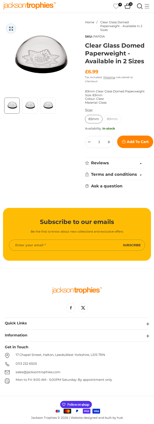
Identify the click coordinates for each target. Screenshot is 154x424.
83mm (93, 119)
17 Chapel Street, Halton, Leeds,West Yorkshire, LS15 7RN (60, 355)
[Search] (140, 6)
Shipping (109, 77)
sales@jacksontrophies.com (38, 372)
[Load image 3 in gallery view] (48, 105)
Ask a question (107, 186)
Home (89, 22)
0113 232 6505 (26, 364)
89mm (112, 119)
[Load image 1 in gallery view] (12, 105)
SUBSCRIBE (132, 245)
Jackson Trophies (44, 417)
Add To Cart (138, 142)
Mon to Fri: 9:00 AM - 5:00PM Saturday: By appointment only (64, 380)
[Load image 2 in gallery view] (30, 105)
